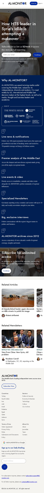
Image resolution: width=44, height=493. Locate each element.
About (24, 427)
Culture (24, 404)
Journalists (25, 429)
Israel (3, 407)
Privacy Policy (6, 429)
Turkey (4, 396)
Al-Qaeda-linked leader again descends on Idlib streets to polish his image (18, 310)
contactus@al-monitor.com (29, 482)
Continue (6, 271)
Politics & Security (27, 396)
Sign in (40, 3)
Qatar (3, 415)
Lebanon (4, 417)
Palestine (4, 409)
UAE (3, 404)
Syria (3, 420)
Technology (25, 401)
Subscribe (33, 3)
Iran (3, 401)
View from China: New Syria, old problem (15, 353)
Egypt (3, 412)
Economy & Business (28, 399)
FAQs (3, 432)
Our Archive (26, 407)
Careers (24, 435)
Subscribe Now (8, 386)
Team (24, 432)
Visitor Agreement (7, 427)
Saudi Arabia (5, 399)
